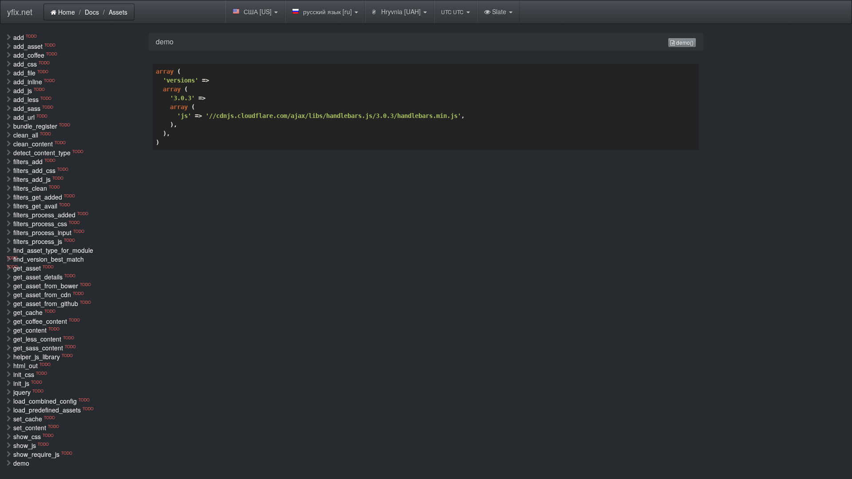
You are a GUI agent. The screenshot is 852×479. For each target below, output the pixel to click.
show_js (31, 445)
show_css (33, 436)
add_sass (33, 108)
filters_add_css (40, 170)
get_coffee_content (46, 321)
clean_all (32, 134)
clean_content (39, 143)
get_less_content (43, 338)
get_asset (33, 267)
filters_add (34, 161)
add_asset (34, 46)
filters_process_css (46, 223)
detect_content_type (48, 152)
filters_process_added (50, 214)
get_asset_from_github (52, 303)
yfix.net (19, 11)
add (25, 37)
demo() (684, 42)
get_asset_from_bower (52, 285)
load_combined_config (51, 401)
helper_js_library (43, 356)
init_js (27, 383)
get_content (36, 330)
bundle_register (41, 126)
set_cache (34, 418)
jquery (28, 392)
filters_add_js (38, 179)
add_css (31, 63)
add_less (32, 99)
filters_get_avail (41, 205)
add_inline (34, 81)
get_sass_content (44, 347)
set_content (36, 427)
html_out (32, 365)
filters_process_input (48, 232)
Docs (92, 12)
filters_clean (36, 188)
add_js (29, 90)
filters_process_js (44, 241)
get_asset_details (44, 276)
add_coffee (35, 55)
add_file (30, 72)
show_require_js (42, 454)
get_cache (34, 312)
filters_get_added (44, 196)
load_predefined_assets (53, 409)
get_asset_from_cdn (48, 294)
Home (65, 12)
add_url (30, 117)
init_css (30, 374)
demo (21, 463)
